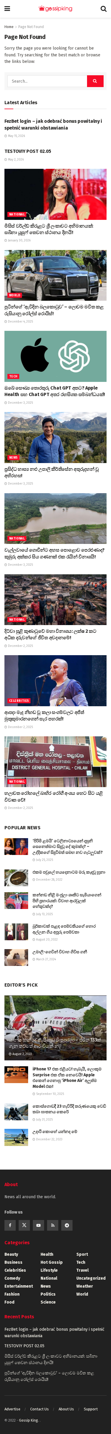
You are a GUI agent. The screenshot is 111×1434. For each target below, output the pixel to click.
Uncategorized (91, 1278)
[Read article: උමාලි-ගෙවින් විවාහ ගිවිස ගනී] (16, 957)
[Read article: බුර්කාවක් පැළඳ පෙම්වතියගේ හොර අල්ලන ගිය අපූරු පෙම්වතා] (16, 931)
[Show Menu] (7, 9)
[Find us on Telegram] (67, 1225)
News (13, 458)
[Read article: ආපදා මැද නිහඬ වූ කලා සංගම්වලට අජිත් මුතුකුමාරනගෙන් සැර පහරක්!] (55, 680)
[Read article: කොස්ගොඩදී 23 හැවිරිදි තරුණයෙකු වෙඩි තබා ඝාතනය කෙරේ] (16, 1111)
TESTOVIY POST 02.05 (27, 151)
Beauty (11, 1254)
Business (13, 1262)
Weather (84, 1286)
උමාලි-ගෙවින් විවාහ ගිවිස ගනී (60, 951)
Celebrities (19, 701)
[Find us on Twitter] (24, 1225)
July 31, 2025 (44, 1119)
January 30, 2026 (18, 240)
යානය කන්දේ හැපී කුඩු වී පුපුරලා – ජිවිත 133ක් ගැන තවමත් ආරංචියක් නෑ (55, 1043)
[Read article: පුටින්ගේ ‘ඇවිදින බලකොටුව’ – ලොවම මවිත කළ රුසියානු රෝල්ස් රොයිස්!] (55, 275)
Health (47, 1254)
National (17, 214)
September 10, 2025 (49, 1094)
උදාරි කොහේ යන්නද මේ (55, 1131)
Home (9, 27)
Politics (48, 1294)
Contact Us (39, 1409)
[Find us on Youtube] (38, 1225)
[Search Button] (104, 9)
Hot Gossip (52, 1262)
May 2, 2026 (15, 159)
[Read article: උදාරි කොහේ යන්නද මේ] (16, 1137)
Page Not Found (31, 27)
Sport (82, 1254)
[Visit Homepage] (55, 9)
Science (48, 1302)
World (14, 295)
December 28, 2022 (48, 880)
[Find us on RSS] (52, 1225)
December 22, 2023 (48, 1139)
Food (9, 1302)
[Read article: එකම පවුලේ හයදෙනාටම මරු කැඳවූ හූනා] (16, 877)
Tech (13, 376)
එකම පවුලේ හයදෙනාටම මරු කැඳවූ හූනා (69, 872)
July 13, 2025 (44, 914)
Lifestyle (49, 1270)
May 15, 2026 (16, 136)
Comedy (12, 1278)
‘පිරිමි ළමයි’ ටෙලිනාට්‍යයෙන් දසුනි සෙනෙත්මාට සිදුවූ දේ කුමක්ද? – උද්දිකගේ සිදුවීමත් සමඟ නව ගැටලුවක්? (68, 846)
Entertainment (18, 1286)
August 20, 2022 (46, 939)
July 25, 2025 (44, 860)
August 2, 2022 (22, 1054)
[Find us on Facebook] (10, 1225)
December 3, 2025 (20, 403)
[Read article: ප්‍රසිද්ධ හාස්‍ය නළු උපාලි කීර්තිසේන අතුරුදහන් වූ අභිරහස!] (55, 437)
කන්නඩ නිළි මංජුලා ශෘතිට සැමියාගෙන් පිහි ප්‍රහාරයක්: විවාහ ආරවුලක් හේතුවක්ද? (67, 900)
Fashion (12, 1294)
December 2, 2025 (20, 646)
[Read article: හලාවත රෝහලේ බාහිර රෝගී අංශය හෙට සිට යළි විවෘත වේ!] (55, 761)
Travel (82, 1270)
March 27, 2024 (45, 959)
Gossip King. (29, 1420)
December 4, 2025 (20, 321)
